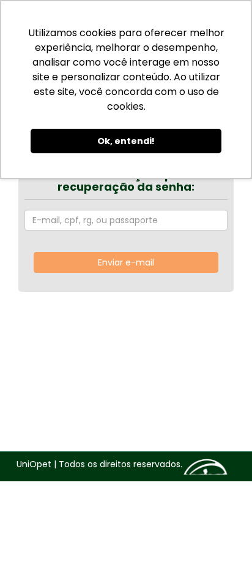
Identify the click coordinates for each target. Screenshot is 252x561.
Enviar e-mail (126, 262)
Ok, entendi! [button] (126, 141)
